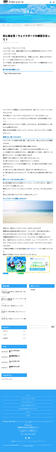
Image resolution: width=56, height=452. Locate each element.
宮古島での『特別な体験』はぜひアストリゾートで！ (13, 312)
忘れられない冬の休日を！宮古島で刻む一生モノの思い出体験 (13, 292)
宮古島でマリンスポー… (14, 367)
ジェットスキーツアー (28, 402)
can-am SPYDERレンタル (28, 405)
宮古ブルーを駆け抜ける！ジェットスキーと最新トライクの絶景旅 (13, 299)
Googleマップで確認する (28, 431)
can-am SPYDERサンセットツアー (28, 409)
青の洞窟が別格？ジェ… (14, 356)
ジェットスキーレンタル (28, 398)
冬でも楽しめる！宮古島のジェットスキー (12, 306)
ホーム (28, 395)
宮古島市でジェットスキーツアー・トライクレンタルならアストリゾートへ (28, 441)
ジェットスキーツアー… (14, 362)
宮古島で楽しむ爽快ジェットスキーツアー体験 (13, 319)
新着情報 (14, 338)
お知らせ (14, 331)
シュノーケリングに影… (14, 351)
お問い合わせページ (32, 249)
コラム (14, 334)
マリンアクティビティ (17, 25)
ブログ (28, 415)
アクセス (28, 412)
